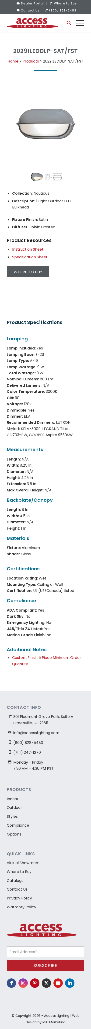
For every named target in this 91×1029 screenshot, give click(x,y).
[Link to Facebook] (11, 983)
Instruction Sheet (28, 249)
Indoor (13, 799)
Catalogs (15, 880)
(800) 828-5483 (62, 10)
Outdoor (14, 807)
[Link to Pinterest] (34, 983)
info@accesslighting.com (36, 733)
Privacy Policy (19, 898)
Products (30, 61)
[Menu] (77, 23)
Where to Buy (19, 871)
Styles (12, 816)
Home (12, 61)
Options (14, 834)
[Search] (66, 23)
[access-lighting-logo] (38, 23)
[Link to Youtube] (58, 983)
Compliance (18, 825)
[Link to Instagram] (23, 983)
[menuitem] (30, 3)
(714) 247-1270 (27, 752)
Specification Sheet (30, 257)
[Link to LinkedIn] (69, 983)
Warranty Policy (21, 907)
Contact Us (30, 10)
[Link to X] (46, 983)
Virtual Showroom (23, 863)
